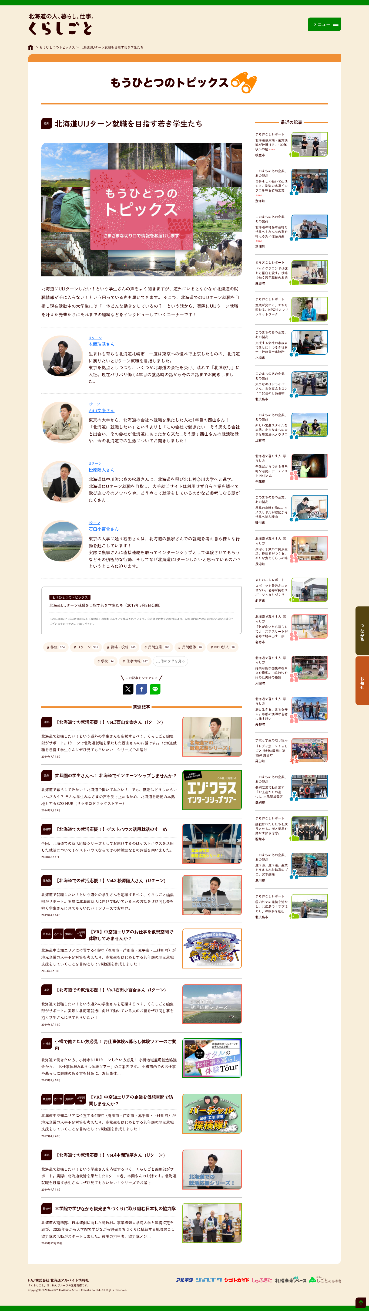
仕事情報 (137, 661)
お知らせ (362, 680)
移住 (58, 647)
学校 (107, 661)
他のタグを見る (172, 661)
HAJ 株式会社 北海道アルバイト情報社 (58, 1280)
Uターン (88, 647)
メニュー (321, 24)
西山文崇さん (102, 407)
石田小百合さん (104, 526)
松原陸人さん (102, 467)
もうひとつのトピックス (57, 47)
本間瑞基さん (102, 341)
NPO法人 (224, 647)
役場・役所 (123, 647)
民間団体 (192, 647)
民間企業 (158, 647)
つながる (362, 630)
